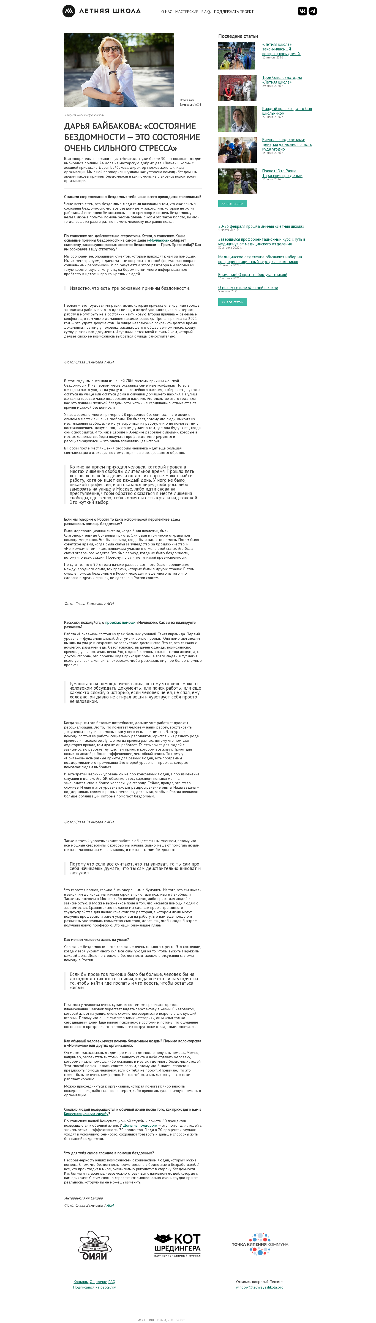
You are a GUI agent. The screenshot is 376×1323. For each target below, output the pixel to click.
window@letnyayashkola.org (260, 1287)
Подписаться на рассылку (94, 1287)
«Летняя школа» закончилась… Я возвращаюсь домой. (281, 49)
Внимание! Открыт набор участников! (252, 274)
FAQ (111, 1281)
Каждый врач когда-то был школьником (287, 111)
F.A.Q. (206, 11)
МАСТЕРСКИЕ (186, 11)
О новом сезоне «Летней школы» (248, 287)
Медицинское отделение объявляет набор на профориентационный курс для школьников (260, 259)
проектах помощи (120, 622)
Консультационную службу (86, 1113)
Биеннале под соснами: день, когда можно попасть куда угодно (287, 144)
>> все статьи (232, 203)
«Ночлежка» (158, 240)
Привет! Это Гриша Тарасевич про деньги (282, 173)
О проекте (98, 1281)
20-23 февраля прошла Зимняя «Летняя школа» (261, 226)
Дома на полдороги (140, 1125)
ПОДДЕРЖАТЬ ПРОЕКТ (234, 11)
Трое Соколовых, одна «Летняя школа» (282, 80)
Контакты (81, 1281)
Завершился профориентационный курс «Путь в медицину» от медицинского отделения (261, 242)
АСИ (110, 1205)
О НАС (166, 11)
